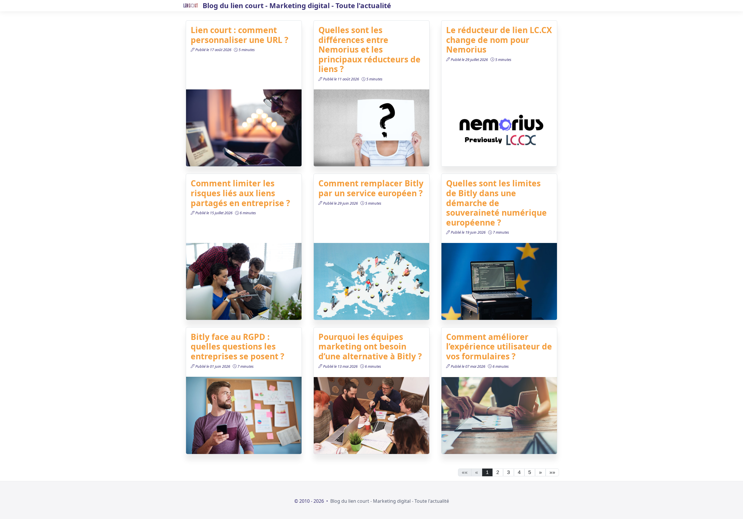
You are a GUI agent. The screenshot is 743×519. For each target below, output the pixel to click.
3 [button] (508, 472)
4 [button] (519, 472)
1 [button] (487, 472)
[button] (540, 472)
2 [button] (497, 472)
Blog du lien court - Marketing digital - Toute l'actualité (389, 501)
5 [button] (529, 472)
